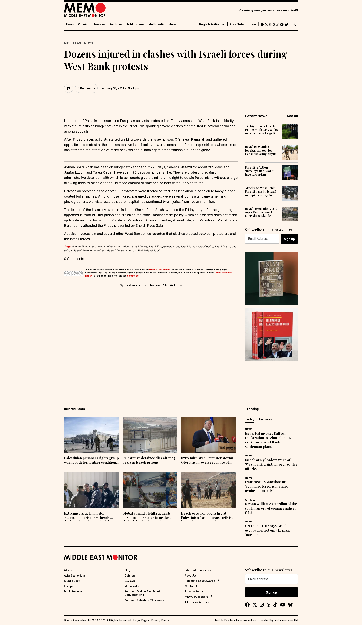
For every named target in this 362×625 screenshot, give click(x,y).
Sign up (289, 239)
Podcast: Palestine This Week (144, 600)
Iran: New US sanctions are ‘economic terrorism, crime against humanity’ (266, 486)
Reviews (99, 24)
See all (292, 116)
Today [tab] (249, 419)
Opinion (84, 24)
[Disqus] (151, 340)
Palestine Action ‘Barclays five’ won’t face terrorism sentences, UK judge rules (259, 170)
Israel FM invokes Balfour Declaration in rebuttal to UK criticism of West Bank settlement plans (268, 440)
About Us (191, 575)
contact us (133, 275)
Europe (69, 586)
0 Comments (86, 88)
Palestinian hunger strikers (89, 250)
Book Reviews (73, 591)
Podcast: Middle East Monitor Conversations (143, 593)
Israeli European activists (164, 246)
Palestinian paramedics (121, 250)
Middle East (73, 43)
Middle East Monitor (160, 269)
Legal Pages (141, 620)
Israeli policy (205, 246)
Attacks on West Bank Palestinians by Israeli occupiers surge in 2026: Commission (260, 191)
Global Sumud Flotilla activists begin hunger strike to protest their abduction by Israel (147, 516)
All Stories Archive (197, 602)
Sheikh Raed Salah (148, 250)
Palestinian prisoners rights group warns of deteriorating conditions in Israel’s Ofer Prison (91, 460)
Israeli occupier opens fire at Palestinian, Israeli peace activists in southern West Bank (207, 516)
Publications (135, 24)
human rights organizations (113, 246)
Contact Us (192, 586)
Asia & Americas (75, 575)
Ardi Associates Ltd (286, 620)
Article (250, 499)
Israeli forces (188, 246)
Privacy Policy (194, 591)
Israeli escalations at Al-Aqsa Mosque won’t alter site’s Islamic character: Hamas (262, 212)
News (70, 24)
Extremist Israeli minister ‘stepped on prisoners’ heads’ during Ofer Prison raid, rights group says (88, 516)
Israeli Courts (139, 246)
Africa (68, 570)
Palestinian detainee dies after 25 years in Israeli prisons (149, 460)
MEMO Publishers (196, 596)
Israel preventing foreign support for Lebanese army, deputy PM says (261, 150)
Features (116, 24)
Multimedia (156, 24)
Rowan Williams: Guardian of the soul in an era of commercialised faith (271, 508)
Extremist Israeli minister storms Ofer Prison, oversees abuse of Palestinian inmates (207, 460)
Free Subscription (243, 24)
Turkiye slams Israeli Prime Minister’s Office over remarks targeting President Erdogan (261, 129)
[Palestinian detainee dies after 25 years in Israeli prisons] (150, 435)
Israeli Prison (222, 246)
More (172, 24)
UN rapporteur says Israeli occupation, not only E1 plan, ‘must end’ (267, 530)
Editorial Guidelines (198, 570)
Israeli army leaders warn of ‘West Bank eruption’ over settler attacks (271, 464)
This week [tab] (264, 419)
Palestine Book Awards (200, 580)
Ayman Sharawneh (83, 246)
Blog (127, 570)
